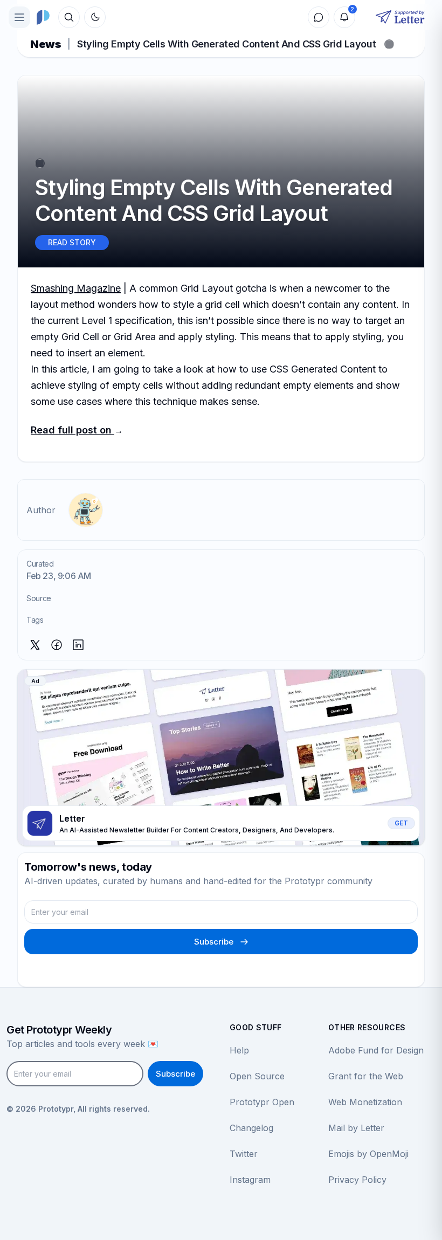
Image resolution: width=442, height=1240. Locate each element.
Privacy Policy (357, 1179)
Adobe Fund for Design (376, 1050)
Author (41, 510)
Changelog (251, 1127)
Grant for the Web (365, 1076)
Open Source (257, 1076)
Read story (72, 242)
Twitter (244, 1153)
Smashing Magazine (76, 288)
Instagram (250, 1179)
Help (239, 1050)
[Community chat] (318, 17)
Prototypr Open (262, 1102)
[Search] (69, 17)
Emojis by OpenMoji (368, 1153)
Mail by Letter (356, 1127)
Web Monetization (365, 1102)
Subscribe (213, 941)
